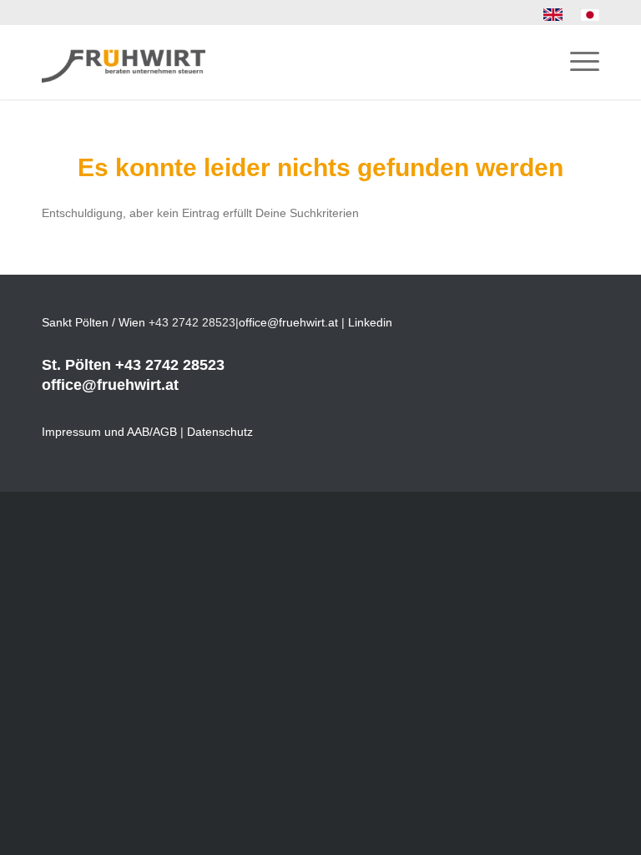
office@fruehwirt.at (288, 322)
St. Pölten (76, 365)
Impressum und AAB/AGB (109, 431)
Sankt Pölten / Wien (93, 322)
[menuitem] (553, 15)
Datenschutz (220, 431)
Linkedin (370, 322)
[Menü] (576, 61)
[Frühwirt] (123, 61)
